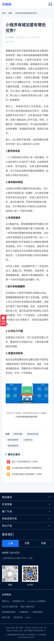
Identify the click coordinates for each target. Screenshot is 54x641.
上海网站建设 (37, 612)
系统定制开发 (9, 518)
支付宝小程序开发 (10, 607)
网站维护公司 (19, 601)
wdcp (28, 617)
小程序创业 (28, 440)
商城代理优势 (13, 440)
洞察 (10, 13)
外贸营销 (7, 504)
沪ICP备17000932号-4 (34, 630)
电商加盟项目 (13, 446)
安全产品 (7, 525)
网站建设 (7, 497)
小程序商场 (38, 91)
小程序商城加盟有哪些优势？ (27, 417)
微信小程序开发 (27, 607)
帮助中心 (6, 601)
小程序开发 (18, 617)
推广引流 (7, 511)
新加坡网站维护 (9, 612)
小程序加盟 (17, 434)
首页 (4, 13)
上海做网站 (23, 612)
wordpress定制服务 (36, 601)
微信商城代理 (32, 434)
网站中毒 (6, 617)
